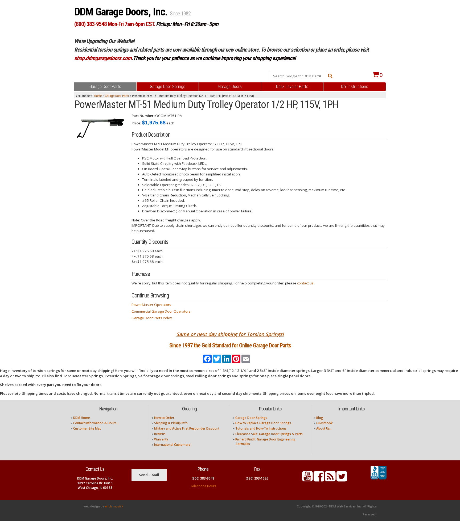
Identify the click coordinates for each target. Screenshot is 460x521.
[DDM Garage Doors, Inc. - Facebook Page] (319, 479)
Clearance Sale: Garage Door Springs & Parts (269, 434)
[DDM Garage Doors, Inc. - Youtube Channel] (307, 479)
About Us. (323, 428)
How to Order (164, 418)
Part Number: (143, 115)
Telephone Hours (203, 486)
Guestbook (324, 423)
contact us (305, 283)
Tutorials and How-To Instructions (260, 428)
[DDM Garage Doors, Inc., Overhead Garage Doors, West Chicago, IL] (379, 480)
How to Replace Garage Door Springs (263, 423)
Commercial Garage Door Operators (161, 311)
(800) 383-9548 (203, 478)
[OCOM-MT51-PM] (101, 126)
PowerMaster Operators (151, 304)
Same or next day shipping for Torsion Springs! (230, 334)
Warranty (161, 439)
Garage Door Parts (117, 96)
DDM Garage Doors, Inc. (122, 12)
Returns (160, 434)
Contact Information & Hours (95, 423)
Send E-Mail (149, 474)
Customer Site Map (87, 428)
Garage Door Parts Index (152, 318)
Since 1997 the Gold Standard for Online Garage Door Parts (230, 345)
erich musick (114, 506)
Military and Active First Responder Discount (186, 428)
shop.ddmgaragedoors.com (103, 58)
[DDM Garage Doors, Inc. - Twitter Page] (341, 479)
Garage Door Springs (251, 418)
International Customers (172, 445)
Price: (136, 123)
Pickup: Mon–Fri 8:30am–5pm (187, 24)
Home (98, 96)
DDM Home (81, 418)
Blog (319, 418)
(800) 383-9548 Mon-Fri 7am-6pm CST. (114, 24)
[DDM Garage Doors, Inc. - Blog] (330, 479)
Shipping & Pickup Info (171, 423)
